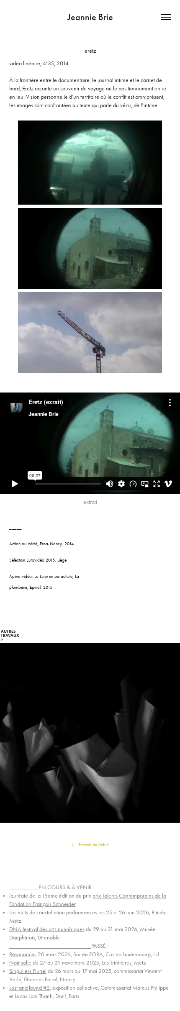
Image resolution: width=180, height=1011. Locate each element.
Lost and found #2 (29, 987)
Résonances (22, 954)
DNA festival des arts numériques (47, 929)
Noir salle (20, 962)
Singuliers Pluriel (27, 971)
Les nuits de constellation (37, 912)
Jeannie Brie (90, 17)
